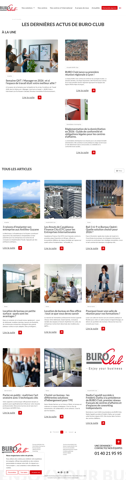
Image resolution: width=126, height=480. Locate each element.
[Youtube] (58, 472)
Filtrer (120, 171)
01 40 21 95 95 (108, 453)
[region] (24, 464)
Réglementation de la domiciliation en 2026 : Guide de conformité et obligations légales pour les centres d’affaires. (85, 132)
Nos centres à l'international (61, 8)
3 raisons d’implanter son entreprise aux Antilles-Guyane (21, 228)
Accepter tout (36, 472)
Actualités (96, 8)
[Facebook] (61, 472)
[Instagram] (64, 472)
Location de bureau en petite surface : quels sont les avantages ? (19, 313)
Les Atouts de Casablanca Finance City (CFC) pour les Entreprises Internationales (60, 229)
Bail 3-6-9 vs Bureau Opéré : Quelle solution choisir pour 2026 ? (102, 229)
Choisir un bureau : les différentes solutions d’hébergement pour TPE (58, 397)
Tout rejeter (23, 472)
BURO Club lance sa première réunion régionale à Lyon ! (82, 73)
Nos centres (42, 8)
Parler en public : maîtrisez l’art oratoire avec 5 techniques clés (20, 396)
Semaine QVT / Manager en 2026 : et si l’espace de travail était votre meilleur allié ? (31, 82)
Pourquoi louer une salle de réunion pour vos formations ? (103, 312)
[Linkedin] (67, 472)
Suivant (71, 432)
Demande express (109, 8)
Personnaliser (12, 472)
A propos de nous (82, 8)
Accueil (14, 19)
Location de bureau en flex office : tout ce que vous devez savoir (62, 312)
